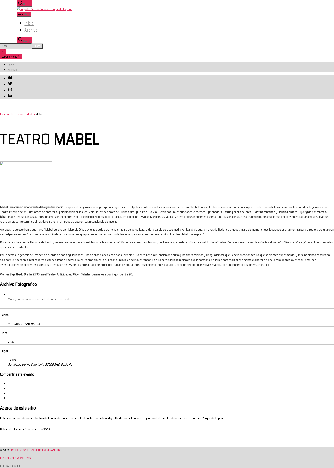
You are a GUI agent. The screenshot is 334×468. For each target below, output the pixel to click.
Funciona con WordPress (15, 457)
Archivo (30, 30)
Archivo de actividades (21, 114)
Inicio (29, 23)
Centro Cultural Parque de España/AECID (35, 449)
